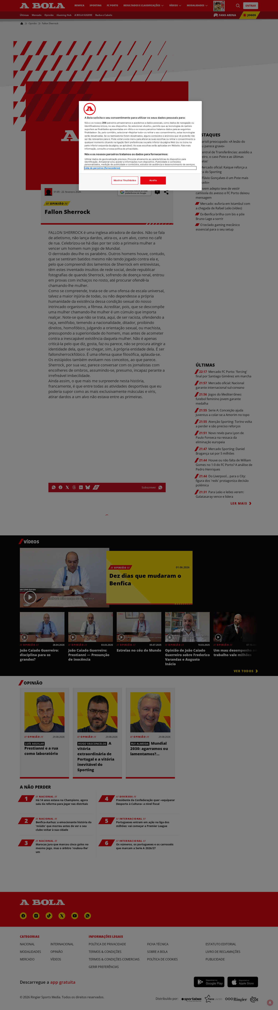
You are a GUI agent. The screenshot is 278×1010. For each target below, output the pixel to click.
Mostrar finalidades (125, 180)
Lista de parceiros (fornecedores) (102, 168)
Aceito (153, 180)
